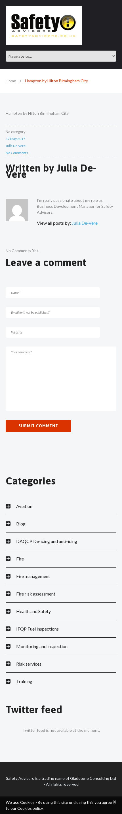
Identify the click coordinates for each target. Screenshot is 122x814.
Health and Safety (33, 611)
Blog (21, 523)
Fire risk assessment (35, 593)
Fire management (33, 576)
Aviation (24, 506)
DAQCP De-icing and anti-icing (46, 541)
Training (24, 681)
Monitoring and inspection (42, 646)
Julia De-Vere (16, 146)
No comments (17, 153)
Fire (20, 558)
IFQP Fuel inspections (37, 628)
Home (11, 80)
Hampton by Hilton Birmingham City (37, 113)
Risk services (28, 663)
